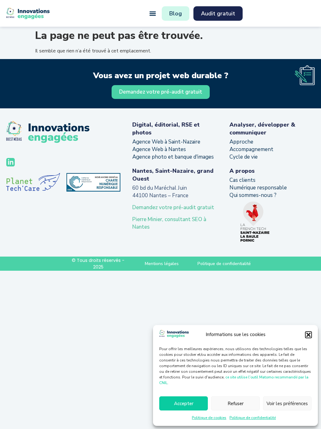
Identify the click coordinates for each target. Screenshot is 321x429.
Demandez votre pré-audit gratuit (173, 207)
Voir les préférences (287, 403)
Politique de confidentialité (252, 417)
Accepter (183, 403)
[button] (308, 335)
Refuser (236, 403)
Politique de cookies (209, 417)
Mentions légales (162, 264)
